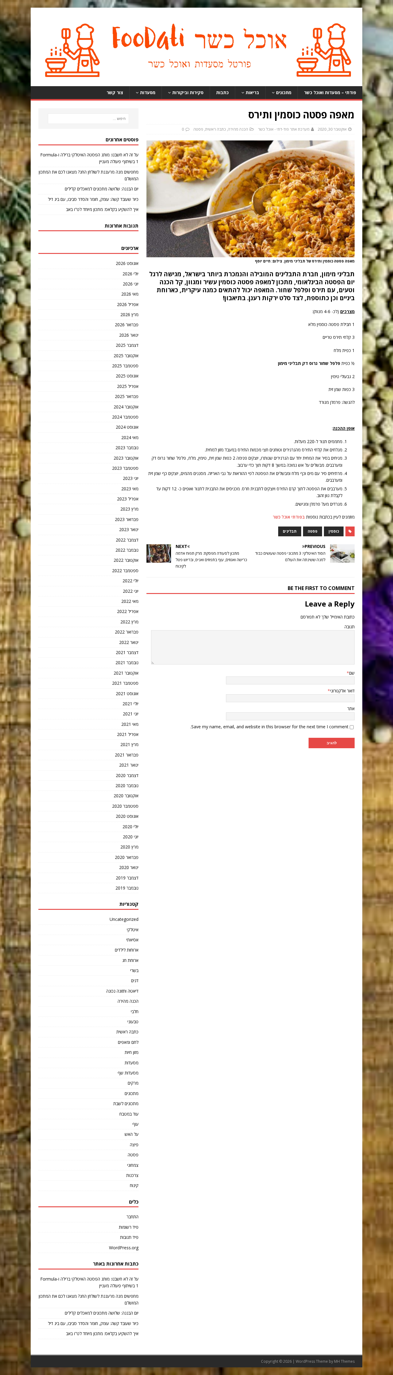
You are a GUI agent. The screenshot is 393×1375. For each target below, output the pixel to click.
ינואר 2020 (128, 867)
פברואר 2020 (126, 857)
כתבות (222, 92)
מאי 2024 (129, 437)
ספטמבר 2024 (125, 417)
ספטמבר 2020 (125, 806)
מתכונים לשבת (125, 1103)
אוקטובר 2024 (126, 407)
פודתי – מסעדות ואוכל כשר (330, 92)
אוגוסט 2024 (127, 427)
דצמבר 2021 (127, 652)
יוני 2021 (130, 714)
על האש (131, 1134)
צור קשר (115, 92)
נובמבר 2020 (126, 785)
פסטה (198, 129)
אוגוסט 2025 (127, 376)
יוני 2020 (130, 837)
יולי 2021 (130, 704)
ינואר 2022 (128, 642)
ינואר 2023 (128, 529)
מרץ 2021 (129, 744)
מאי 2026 (129, 294)
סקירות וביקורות (188, 92)
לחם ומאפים (128, 1042)
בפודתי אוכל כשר (289, 517)
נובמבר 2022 (126, 550)
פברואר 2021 (126, 755)
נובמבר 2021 (126, 662)
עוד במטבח (128, 1114)
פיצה (134, 1144)
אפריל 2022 (127, 611)
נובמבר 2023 (126, 447)
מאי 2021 (129, 724)
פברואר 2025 (126, 396)
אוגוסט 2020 (127, 816)
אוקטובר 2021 (126, 673)
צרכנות (132, 1175)
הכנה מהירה (238, 129)
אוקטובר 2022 (126, 560)
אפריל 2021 (127, 734)
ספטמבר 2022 (125, 570)
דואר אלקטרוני (342, 691)
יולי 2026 (130, 274)
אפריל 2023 (127, 499)
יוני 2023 (130, 478)
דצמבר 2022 (127, 540)
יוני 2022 (130, 591)
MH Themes (344, 1361)
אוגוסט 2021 (127, 693)
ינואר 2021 (128, 765)
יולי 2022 (130, 581)
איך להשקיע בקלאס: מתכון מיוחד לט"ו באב (102, 209)
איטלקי (132, 930)
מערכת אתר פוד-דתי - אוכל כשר (283, 129)
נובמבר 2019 (126, 888)
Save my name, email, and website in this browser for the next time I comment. (269, 727)
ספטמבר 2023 (125, 468)
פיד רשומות (128, 1227)
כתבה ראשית (215, 129)
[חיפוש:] (88, 118)
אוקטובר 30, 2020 (332, 129)
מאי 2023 (129, 489)
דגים (134, 980)
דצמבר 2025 (127, 345)
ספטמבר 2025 (125, 366)
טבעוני (132, 1022)
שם (352, 673)
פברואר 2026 (126, 324)
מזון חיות (131, 1052)
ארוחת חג (130, 960)
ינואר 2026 (128, 335)
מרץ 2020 (129, 847)
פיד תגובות (129, 1237)
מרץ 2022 (129, 622)
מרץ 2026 (129, 314)
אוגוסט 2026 (127, 263)
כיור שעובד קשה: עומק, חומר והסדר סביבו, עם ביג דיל (93, 199)
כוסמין (334, 531)
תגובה (349, 627)
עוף (135, 1124)
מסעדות (147, 92)
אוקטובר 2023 (126, 458)
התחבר (132, 1217)
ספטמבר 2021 (125, 683)
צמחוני (132, 1165)
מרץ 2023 (129, 509)
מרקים (133, 1083)
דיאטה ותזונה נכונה (122, 991)
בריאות (252, 92)
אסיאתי (132, 940)
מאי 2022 (129, 601)
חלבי (134, 1011)
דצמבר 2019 (127, 878)
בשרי (134, 970)
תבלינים (290, 531)
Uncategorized (124, 919)
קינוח (134, 1185)
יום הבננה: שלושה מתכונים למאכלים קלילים (101, 189)
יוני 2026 (130, 284)
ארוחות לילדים (126, 950)
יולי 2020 (130, 826)
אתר (351, 708)
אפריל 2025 (127, 386)
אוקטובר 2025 (126, 355)
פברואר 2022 (126, 632)
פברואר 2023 (126, 519)
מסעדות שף (128, 1073)
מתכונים (283, 92)
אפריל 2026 (127, 304)
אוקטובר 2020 (126, 796)
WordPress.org (123, 1248)
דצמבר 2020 (127, 775)
